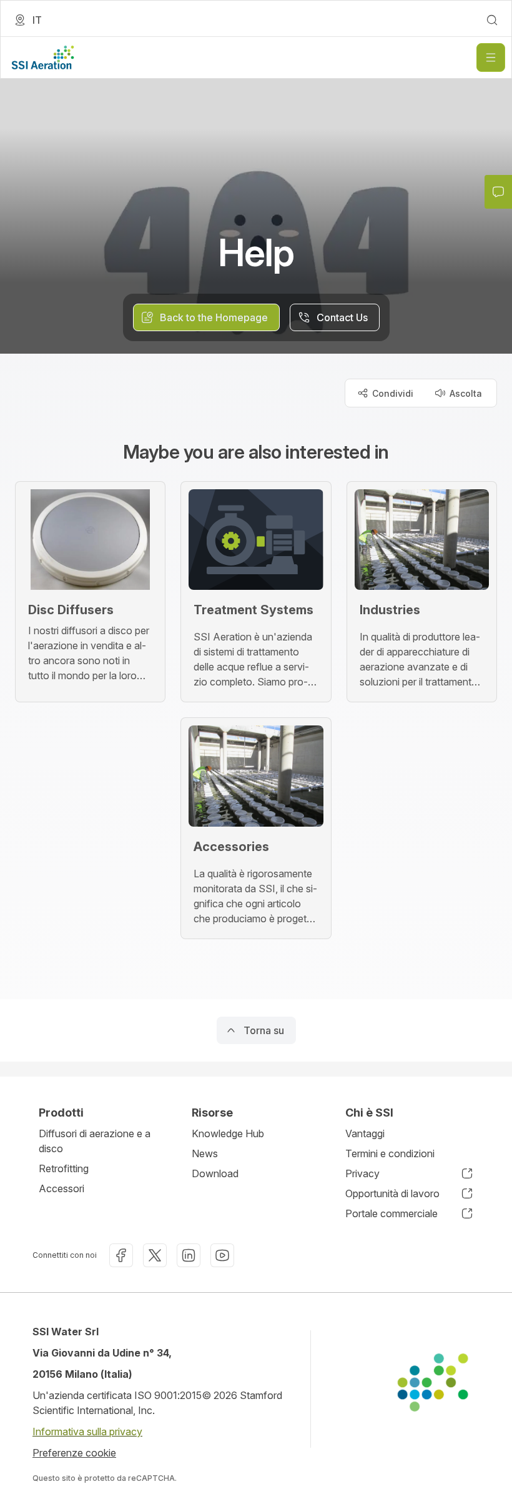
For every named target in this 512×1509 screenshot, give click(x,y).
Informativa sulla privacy (87, 1431)
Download (215, 1173)
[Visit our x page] (155, 1255)
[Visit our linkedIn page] (188, 1255)
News (205, 1153)
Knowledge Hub (228, 1133)
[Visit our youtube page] (222, 1255)
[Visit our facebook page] (121, 1255)
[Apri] (490, 57)
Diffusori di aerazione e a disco (94, 1141)
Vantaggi (365, 1133)
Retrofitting (64, 1168)
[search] (492, 20)
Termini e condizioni (390, 1153)
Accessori (61, 1188)
